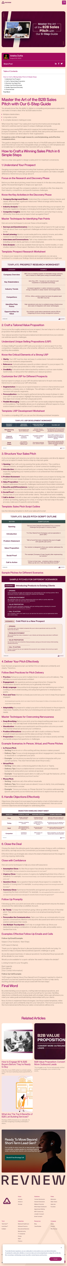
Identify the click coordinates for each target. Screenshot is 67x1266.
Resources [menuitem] (37, 1221)
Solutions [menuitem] (37, 1196)
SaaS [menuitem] (19, 1238)
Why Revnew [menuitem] (54, 1228)
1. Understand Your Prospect (12, 79)
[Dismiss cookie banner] (61, 1248)
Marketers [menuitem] (53, 1199)
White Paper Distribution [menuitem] (40, 1206)
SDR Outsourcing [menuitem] (38, 1211)
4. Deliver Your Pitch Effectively (13, 85)
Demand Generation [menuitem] (39, 1201)
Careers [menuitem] (53, 1226)
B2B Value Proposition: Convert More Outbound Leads (49, 1063)
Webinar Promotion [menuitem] (39, 1204)
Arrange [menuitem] (20, 1204)
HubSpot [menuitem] (4, 1228)
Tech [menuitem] (3, 1221)
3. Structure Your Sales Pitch (12, 83)
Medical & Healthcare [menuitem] (23, 1224)
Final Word (6, 92)
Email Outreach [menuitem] (38, 1216)
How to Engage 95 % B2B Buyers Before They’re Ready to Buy (16, 1064)
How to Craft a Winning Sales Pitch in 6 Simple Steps (20, 77)
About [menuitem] (52, 1224)
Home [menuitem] (19, 1196)
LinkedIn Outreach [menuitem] (39, 1214)
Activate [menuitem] (20, 1199)
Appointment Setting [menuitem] (39, 1209)
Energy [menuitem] (20, 1236)
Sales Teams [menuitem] (54, 1201)
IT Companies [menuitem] (21, 1233)
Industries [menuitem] (21, 1221)
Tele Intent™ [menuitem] (5, 1224)
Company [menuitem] (53, 1221)
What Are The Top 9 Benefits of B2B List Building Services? (17, 1115)
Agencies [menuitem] (53, 1204)
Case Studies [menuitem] (37, 1226)
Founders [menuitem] (53, 1206)
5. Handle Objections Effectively (13, 87)
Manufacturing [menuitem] (22, 1231)
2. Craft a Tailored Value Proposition (14, 81)
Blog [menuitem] (35, 1224)
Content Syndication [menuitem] (39, 1199)
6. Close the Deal (9, 89)
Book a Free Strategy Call (15, 1157)
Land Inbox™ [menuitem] (5, 1226)
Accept (55, 1259)
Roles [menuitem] (52, 1196)
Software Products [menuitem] (22, 1226)
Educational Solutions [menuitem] (23, 1228)
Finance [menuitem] (20, 1241)
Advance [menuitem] (20, 1201)
